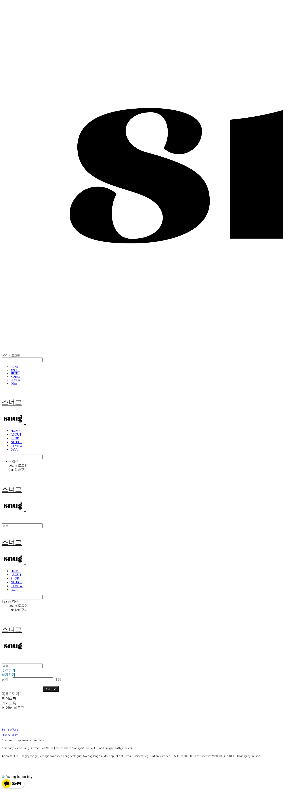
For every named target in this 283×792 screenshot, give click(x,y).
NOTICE (15, 376)
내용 (57, 679)
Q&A (14, 383)
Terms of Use (10, 729)
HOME (15, 366)
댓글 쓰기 (51, 689)
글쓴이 (7, 679)
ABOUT (15, 370)
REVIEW (15, 380)
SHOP (14, 373)
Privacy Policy (10, 735)
